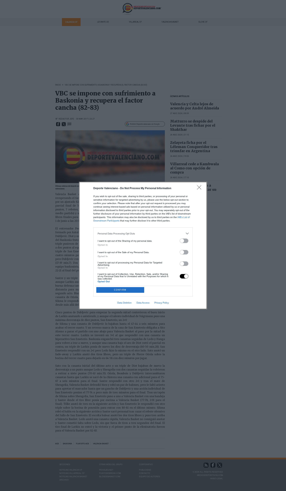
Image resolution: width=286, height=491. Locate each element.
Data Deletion (124, 302)
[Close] (200, 188)
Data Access (143, 302)
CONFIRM (120, 290)
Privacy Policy (161, 302)
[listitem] (143, 233)
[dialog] (143, 245)
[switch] (184, 241)
